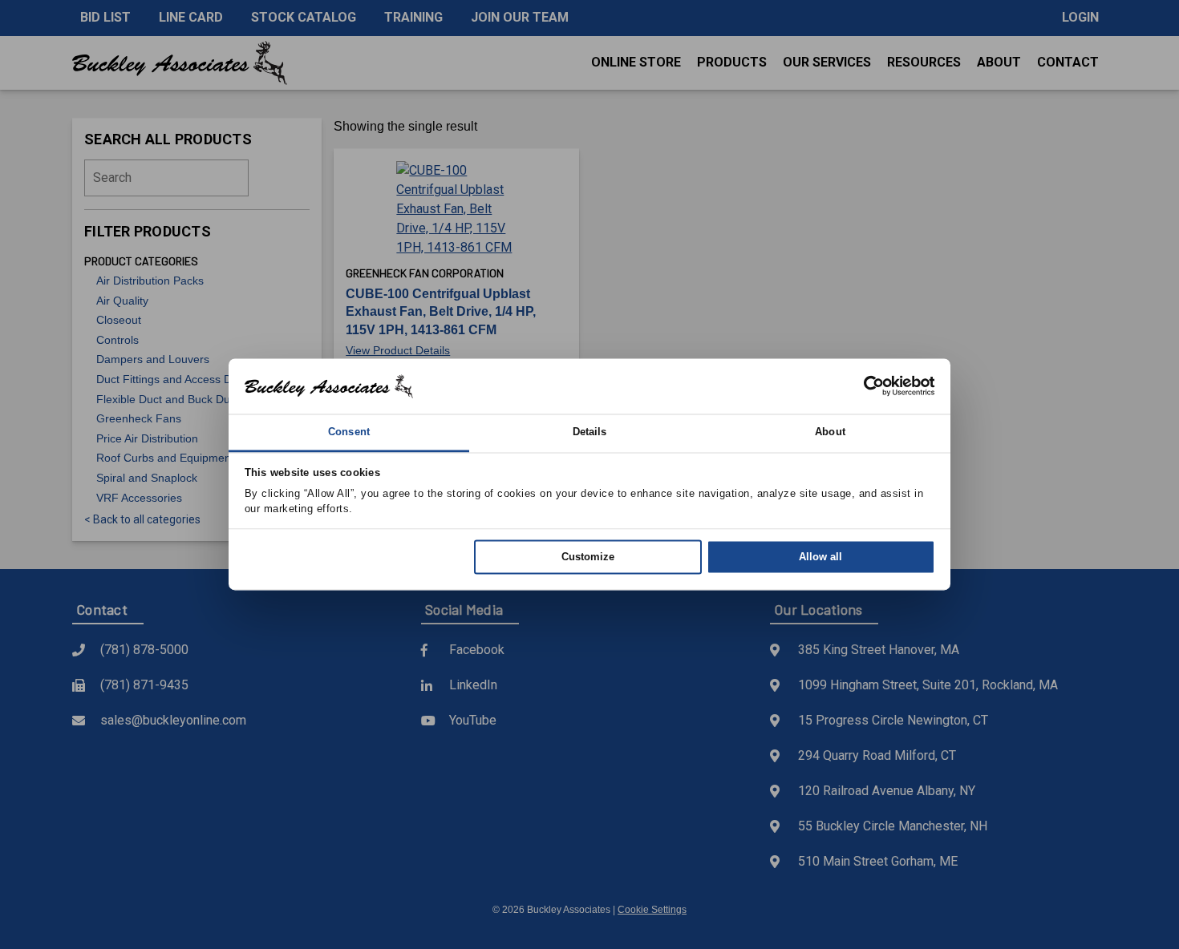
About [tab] (830, 432)
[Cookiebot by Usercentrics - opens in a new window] (865, 386)
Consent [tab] (349, 432)
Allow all (820, 557)
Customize (587, 557)
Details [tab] (590, 432)
